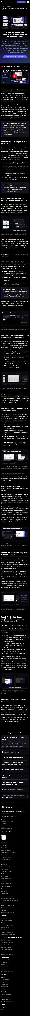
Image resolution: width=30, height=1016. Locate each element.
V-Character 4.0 (5, 959)
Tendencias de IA (5, 986)
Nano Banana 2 (4, 962)
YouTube (26, 66)
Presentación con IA (20, 717)
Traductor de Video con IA (7, 905)
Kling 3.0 (3, 969)
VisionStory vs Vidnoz (6, 949)
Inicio (2, 6)
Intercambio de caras (6, 878)
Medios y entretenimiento (7, 932)
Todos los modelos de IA (7, 971)
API (2, 1009)
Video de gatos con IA (6, 881)
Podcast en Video (5, 859)
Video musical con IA (6, 850)
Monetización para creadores (8, 934)
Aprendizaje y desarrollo (7, 925)
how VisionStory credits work (12, 667)
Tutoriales (7, 6)
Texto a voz (4, 864)
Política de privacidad (6, 994)
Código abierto (4, 984)
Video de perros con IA (6, 883)
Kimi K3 (3, 964)
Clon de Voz (4, 862)
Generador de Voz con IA (7, 907)
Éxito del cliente (5, 927)
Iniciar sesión (21, 2)
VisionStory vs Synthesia (7, 942)
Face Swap (4, 903)
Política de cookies (5, 997)
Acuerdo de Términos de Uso (8, 1001)
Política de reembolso (6, 999)
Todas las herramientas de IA (8, 912)
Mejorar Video (4, 869)
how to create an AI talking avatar (10, 721)
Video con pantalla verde (7, 871)
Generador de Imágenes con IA (8, 866)
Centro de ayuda (5, 979)
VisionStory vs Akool (6, 952)
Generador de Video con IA (7, 896)
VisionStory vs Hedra (6, 947)
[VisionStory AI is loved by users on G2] (15, 838)
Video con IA (4, 845)
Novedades (4, 989)
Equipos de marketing (6, 920)
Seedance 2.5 (4, 967)
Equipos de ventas (5, 922)
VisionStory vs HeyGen (6, 940)
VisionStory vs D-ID (6, 944)
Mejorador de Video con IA (7, 898)
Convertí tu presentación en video (14, 56)
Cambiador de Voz (5, 873)
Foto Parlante (4, 910)
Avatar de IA (4, 888)
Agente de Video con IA (7, 847)
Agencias (3, 929)
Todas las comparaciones (7, 954)
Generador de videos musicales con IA (10, 900)
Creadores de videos (6, 918)
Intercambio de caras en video (8, 852)
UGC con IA (4, 891)
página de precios (15, 191)
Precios (3, 1007)
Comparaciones (5, 982)
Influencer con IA (5, 893)
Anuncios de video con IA (7, 855)
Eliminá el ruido (4, 876)
